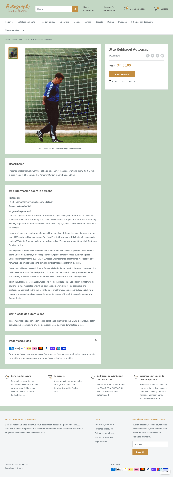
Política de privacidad (104, 437)
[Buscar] (75, 9)
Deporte (99, 22)
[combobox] (53, 9)
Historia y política (47, 22)
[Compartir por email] (162, 56)
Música (110, 22)
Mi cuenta (107, 10)
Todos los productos (20, 39)
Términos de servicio (103, 428)
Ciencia (77, 22)
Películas (122, 22)
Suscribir (140, 452)
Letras (88, 22)
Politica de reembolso (104, 433)
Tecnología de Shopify (14, 468)
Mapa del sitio (100, 441)
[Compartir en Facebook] (148, 56)
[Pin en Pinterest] (152, 56)
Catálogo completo (26, 22)
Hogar (8, 22)
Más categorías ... (13, 30)
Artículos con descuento (142, 22)
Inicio (7, 39)
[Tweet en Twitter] (157, 56)
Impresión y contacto (104, 424)
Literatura (64, 22)
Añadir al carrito (121, 74)
